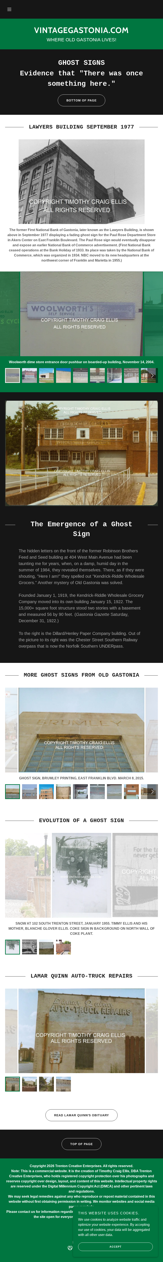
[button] (9, 9)
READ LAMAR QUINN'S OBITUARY (81, 1115)
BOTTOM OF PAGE (81, 100)
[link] (81, 32)
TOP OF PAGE (81, 1144)
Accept (115, 1246)
